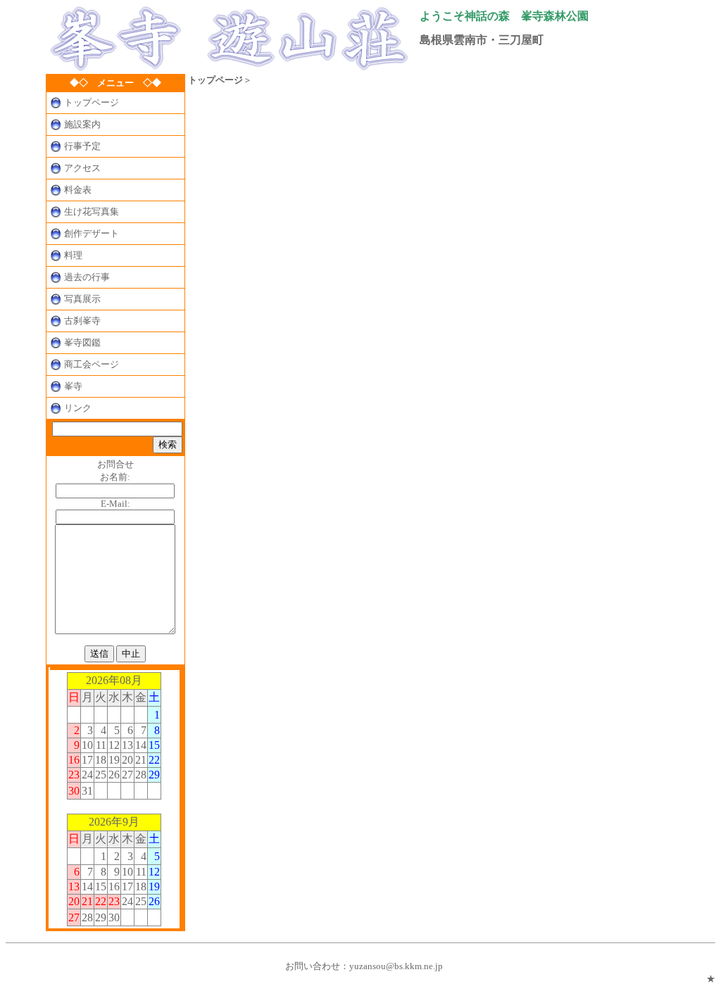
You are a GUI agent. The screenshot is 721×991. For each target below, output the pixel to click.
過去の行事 (87, 277)
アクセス (82, 168)
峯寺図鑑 (82, 342)
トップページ (91, 102)
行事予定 (82, 146)
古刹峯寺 (82, 320)
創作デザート (91, 233)
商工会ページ (91, 364)
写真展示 (82, 298)
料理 (73, 255)
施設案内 (82, 124)
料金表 (78, 189)
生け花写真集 (91, 211)
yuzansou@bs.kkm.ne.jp (396, 966)
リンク (78, 408)
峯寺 (73, 386)
